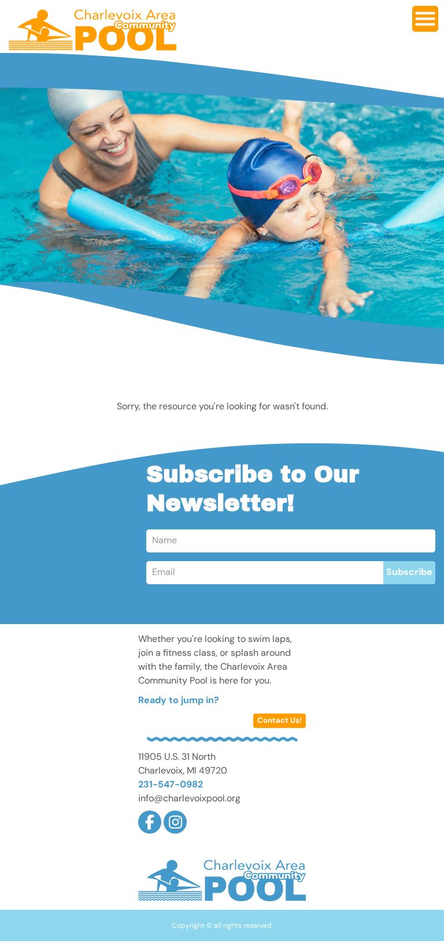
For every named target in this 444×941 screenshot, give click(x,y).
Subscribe (409, 572)
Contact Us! (279, 721)
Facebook (149, 822)
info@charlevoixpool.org (189, 799)
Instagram (175, 822)
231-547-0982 (170, 785)
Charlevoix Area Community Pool (92, 30)
